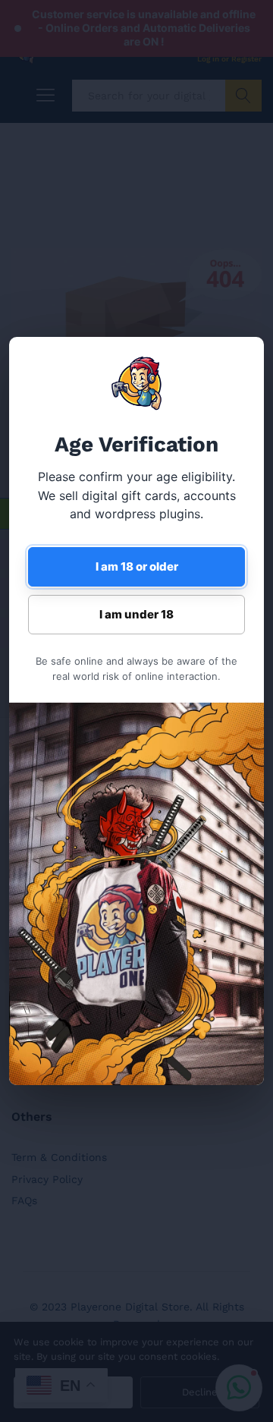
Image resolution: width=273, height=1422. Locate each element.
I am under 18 (136, 614)
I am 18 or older (137, 566)
